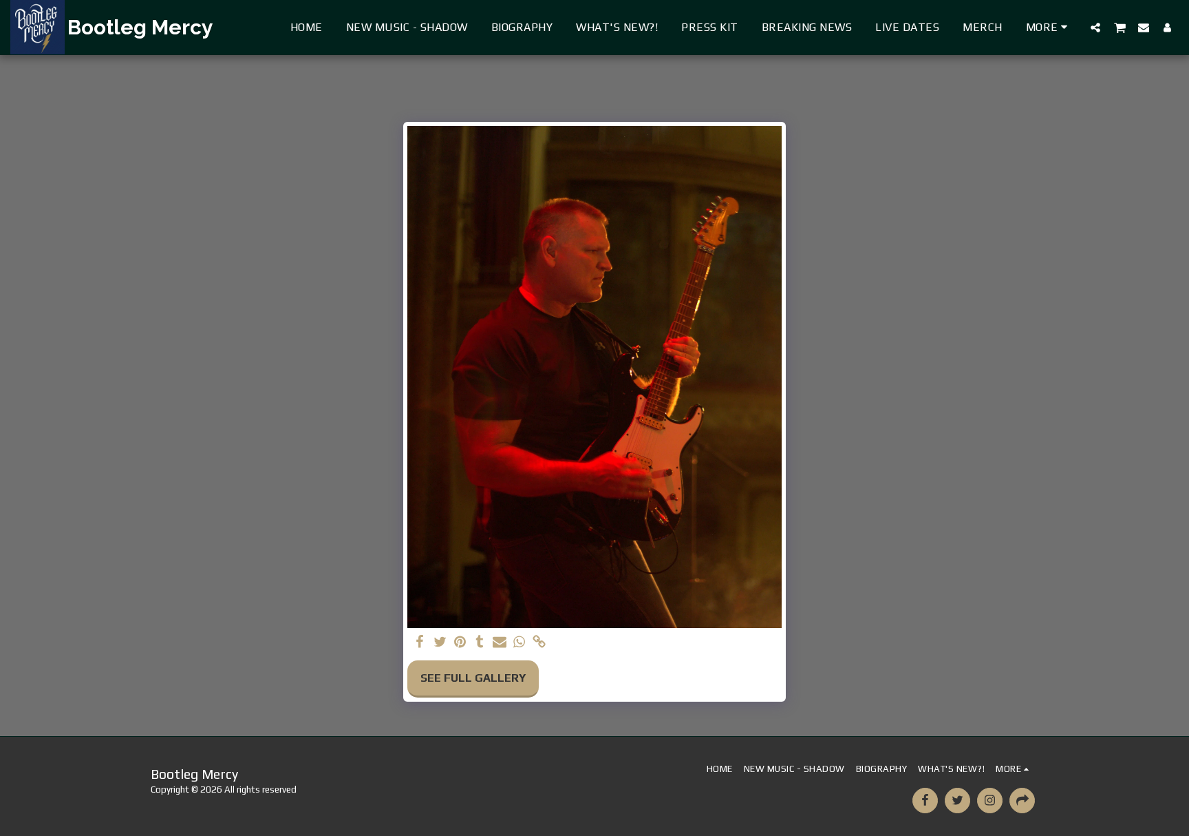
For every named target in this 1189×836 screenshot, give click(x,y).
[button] (1095, 27)
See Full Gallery (473, 678)
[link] (539, 643)
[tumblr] (480, 643)
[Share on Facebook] (420, 643)
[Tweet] (440, 643)
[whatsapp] (519, 643)
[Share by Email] (500, 643)
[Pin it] (460, 643)
